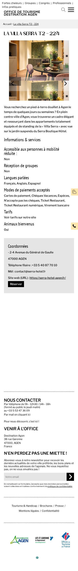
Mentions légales (29, 510)
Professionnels (62, 3)
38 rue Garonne (13, 439)
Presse (59, 505)
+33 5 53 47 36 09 (18, 410)
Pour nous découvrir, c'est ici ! (21, 421)
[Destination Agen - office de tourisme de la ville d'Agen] (22, 14)
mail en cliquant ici (19, 414)
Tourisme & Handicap (24, 505)
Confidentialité (50, 510)
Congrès (44, 3)
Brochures (46, 505)
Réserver (16, 284)
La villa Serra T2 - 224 (26, 24)
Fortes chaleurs (12, 3)
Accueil (7, 24)
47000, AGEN (12, 442)
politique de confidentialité (60, 486)
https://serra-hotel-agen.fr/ (48, 278)
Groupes (30, 3)
